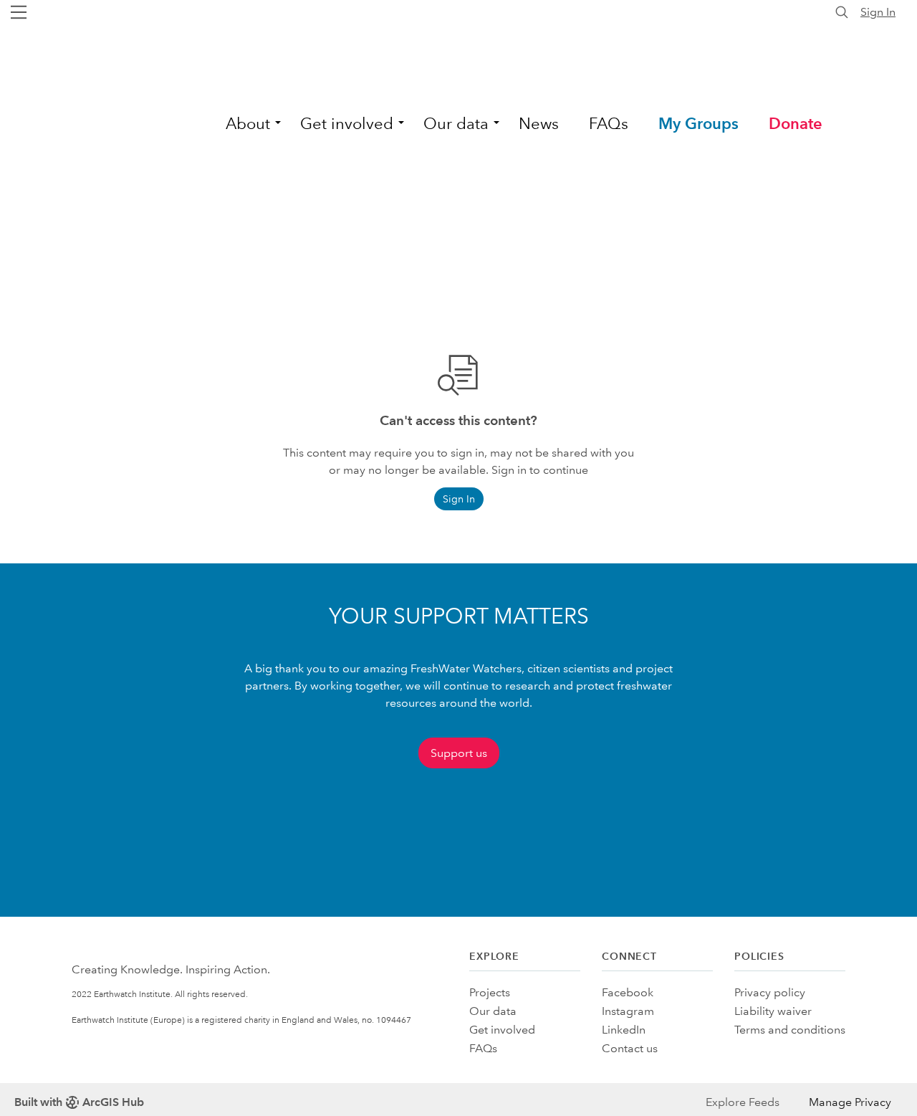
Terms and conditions (789, 1029)
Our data (493, 1011)
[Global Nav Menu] (18, 12)
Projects (489, 992)
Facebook (627, 992)
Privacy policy (769, 992)
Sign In (878, 12)
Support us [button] (459, 753)
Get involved (502, 1029)
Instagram (628, 1011)
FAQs (483, 1048)
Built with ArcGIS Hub (79, 1102)
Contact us (630, 1048)
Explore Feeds (742, 1102)
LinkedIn (623, 1029)
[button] (248, 121)
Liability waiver (773, 1011)
